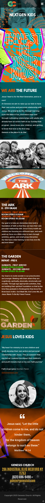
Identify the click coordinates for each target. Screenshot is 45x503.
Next (41, 56)
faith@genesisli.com (10, 372)
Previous (4, 56)
